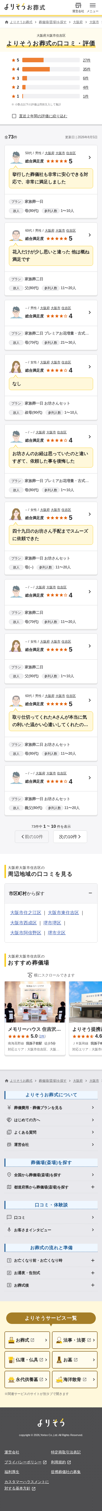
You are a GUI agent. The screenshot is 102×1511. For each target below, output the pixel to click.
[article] (51, 182)
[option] (51, 1107)
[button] (70, 836)
